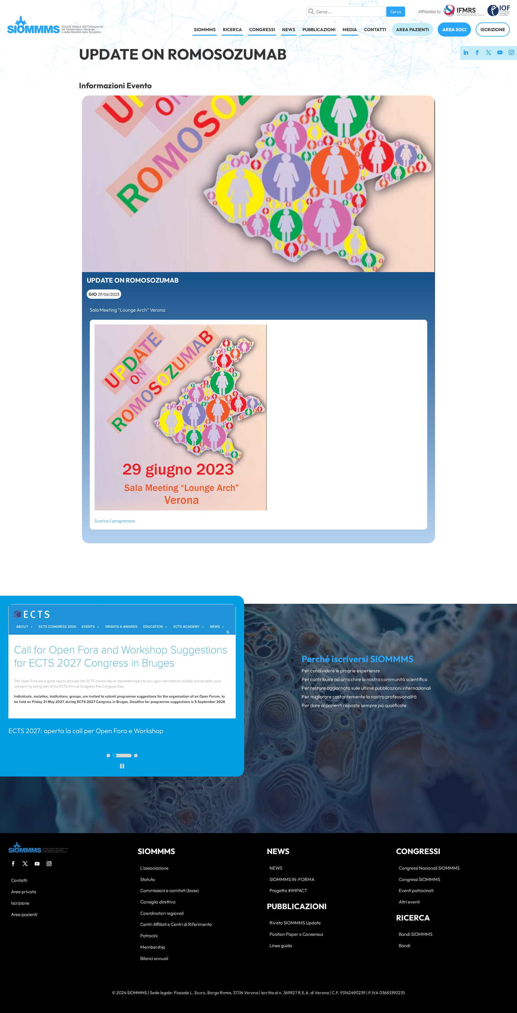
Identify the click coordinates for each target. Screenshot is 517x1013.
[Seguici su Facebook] (477, 53)
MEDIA (350, 29)
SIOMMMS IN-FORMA (292, 879)
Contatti (19, 880)
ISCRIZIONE (492, 29)
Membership (152, 947)
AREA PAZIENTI (412, 29)
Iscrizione (20, 903)
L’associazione (154, 868)
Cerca (395, 11)
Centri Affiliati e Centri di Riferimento (176, 924)
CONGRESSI (262, 29)
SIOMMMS (205, 29)
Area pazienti (24, 914)
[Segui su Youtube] (37, 863)
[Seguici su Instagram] (511, 53)
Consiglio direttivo (158, 902)
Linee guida (281, 945)
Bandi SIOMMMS (415, 934)
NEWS (288, 29)
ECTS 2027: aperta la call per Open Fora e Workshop (85, 731)
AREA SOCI (454, 29)
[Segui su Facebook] (13, 863)
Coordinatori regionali (162, 913)
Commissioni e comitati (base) (169, 890)
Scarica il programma (115, 521)
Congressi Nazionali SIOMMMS (429, 868)
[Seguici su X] (488, 53)
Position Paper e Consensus (296, 934)
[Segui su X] (25, 863)
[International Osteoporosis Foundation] (498, 12)
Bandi (404, 945)
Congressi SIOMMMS (419, 879)
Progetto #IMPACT (288, 890)
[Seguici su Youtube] (500, 53)
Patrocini (149, 935)
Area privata (23, 891)
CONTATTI (375, 29)
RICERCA (232, 29)
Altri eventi (409, 902)
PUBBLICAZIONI (318, 29)
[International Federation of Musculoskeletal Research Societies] (464, 12)
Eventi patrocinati (416, 890)
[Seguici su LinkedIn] (466, 53)
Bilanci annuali (154, 958)
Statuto (147, 879)
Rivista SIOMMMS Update (295, 923)
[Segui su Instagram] (49, 863)
